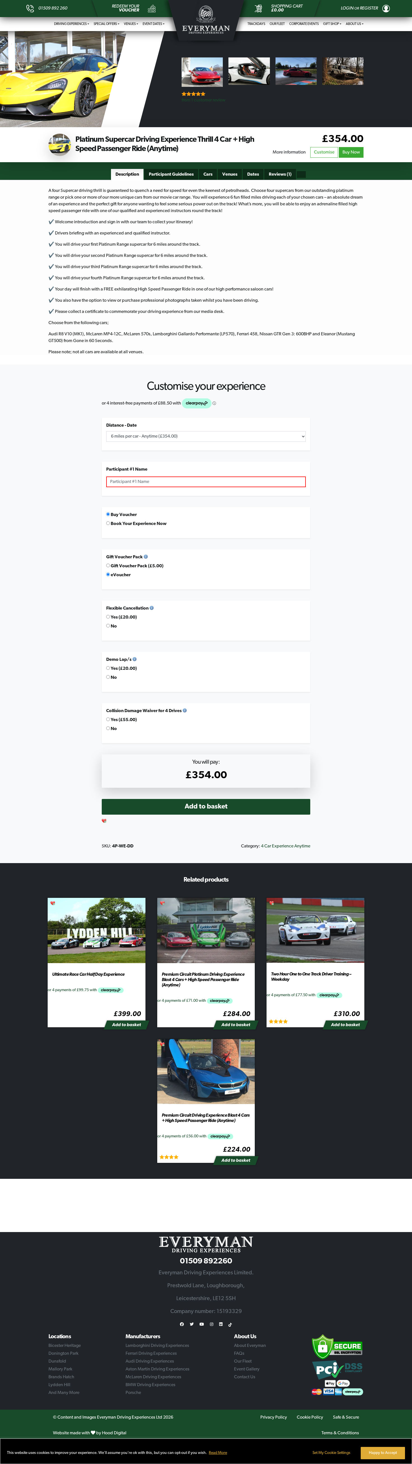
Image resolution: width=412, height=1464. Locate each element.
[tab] (127, 174)
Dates (253, 174)
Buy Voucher (123, 515)
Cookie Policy (310, 1417)
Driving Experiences (70, 24)
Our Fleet (277, 24)
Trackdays (256, 24)
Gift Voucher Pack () (136, 566)
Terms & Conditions (340, 1433)
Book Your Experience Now (138, 524)
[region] (206, 1451)
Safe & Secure (346, 1417)
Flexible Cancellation (127, 608)
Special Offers (105, 24)
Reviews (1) (280, 174)
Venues (130, 24)
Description (127, 174)
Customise (324, 152)
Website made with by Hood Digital (89, 1433)
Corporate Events (304, 24)
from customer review (203, 100)
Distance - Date (121, 425)
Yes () (123, 617)
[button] (104, 821)
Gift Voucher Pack (124, 557)
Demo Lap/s (118, 659)
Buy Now (351, 152)
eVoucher (120, 575)
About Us (353, 24)
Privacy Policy (273, 1417)
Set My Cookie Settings (331, 1453)
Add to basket (206, 806)
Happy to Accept (383, 1453)
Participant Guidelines (171, 174)
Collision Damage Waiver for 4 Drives (144, 711)
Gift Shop (331, 24)
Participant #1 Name (126, 469)
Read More (218, 1453)
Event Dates (152, 24)
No (113, 626)
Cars (207, 174)
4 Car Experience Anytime (285, 846)
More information (289, 152)
